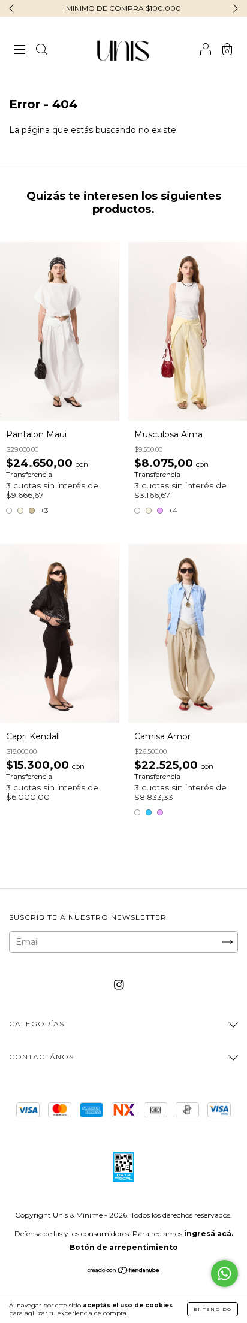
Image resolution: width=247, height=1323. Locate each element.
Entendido (212, 1309)
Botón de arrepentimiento (124, 1247)
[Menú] (20, 51)
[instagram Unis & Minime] (119, 985)
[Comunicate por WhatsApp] (224, 1273)
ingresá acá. (208, 1233)
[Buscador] (41, 51)
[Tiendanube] (123, 1271)
